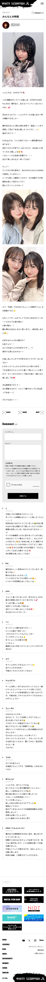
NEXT (38, 412)
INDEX (24, 412)
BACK (8, 412)
